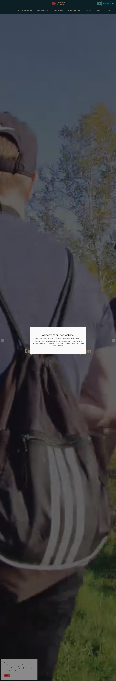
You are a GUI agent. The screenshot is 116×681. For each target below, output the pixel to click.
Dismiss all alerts (108, 3)
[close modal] (84, 329)
